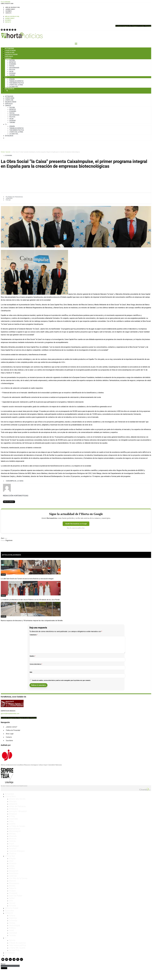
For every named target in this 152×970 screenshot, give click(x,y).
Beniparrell (13, 871)
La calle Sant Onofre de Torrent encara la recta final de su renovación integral (27, 579)
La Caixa (20, 481)
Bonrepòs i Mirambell (18, 811)
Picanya (12, 890)
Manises (12, 881)
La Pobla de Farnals (17, 826)
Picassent (13, 893)
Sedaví (12, 898)
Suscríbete (8, 11)
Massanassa (14, 883)
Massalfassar (14, 828)
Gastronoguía (14, 68)
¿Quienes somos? (10, 9)
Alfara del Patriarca (17, 806)
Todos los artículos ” (9, 501)
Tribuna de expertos (16, 81)
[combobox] (10, 966)
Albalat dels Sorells (17, 799)
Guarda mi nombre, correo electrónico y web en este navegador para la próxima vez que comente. (61, 680)
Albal (11, 861)
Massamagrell (15, 831)
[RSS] (7, 30)
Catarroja (13, 876)
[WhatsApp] (15, 30)
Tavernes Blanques (17, 851)
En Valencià (9, 89)
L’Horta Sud (9, 52)
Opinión (12, 79)
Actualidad (9, 48)
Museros (12, 838)
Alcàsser (12, 863)
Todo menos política (16, 83)
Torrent (3, 574)
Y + (6, 77)
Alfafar (12, 868)
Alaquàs (12, 858)
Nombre (32, 656)
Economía (12, 64)
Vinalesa (12, 853)
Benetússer (14, 873)
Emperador (13, 819)
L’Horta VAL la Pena (16, 85)
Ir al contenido (5, 2)
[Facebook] (2, 30)
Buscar (7, 90)
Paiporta (12, 888)
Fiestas (11, 66)
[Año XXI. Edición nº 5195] (12, 7)
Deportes (12, 62)
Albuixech (13, 804)
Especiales (9, 56)
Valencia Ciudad (11, 54)
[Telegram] (10, 30)
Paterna (3, 595)
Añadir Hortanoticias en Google (76, 523)
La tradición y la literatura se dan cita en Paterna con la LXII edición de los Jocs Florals (30, 600)
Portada (3, 152)
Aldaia (11, 866)
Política (12, 69)
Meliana (12, 833)
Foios (11, 821)
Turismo (12, 75)
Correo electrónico (36, 664)
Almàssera (13, 809)
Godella (12, 823)
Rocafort (12, 848)
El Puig (12, 816)
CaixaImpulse (11, 481)
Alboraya (12, 801)
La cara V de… (14, 86)
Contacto (8, 13)
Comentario (34, 635)
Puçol (11, 843)
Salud (11, 71)
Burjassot (13, 814)
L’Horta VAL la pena (17, 948)
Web (31, 672)
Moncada (13, 836)
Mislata (12, 885)
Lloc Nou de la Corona (18, 878)
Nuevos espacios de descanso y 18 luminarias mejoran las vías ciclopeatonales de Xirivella (32, 620)
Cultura (12, 60)
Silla (11, 900)
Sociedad (12, 73)
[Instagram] (4, 30)
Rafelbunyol (14, 846)
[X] (12, 30)
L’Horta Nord (10, 50)
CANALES (9, 913)
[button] (76, 173)
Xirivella (3, 616)
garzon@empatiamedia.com (10, 713)
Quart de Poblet (15, 895)
